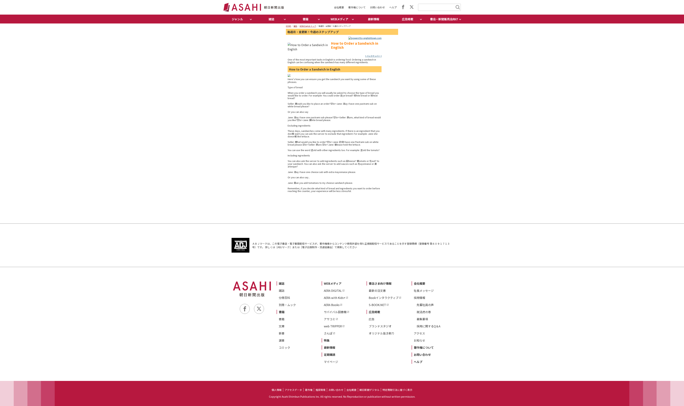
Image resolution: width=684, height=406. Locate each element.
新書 (281, 333)
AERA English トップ (308, 26)
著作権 (308, 390)
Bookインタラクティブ (383, 298)
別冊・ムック (287, 305)
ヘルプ (393, 7)
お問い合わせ (377, 7)
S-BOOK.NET (377, 305)
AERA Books (332, 305)
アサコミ (329, 319)
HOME (288, 26)
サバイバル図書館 (335, 312)
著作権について (357, 7)
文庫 (281, 326)
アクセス (419, 333)
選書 (281, 340)
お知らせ (419, 340)
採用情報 (419, 298)
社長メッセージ (424, 290)
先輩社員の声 (425, 305)
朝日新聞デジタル (369, 390)
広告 (371, 319)
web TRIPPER (333, 326)
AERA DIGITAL (333, 290)
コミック (284, 347)
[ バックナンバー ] (373, 55)
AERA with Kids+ (334, 298)
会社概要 (339, 7)
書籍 (281, 312)
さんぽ (328, 333)
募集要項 (422, 319)
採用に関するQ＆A (428, 326)
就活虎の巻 (424, 312)
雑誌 (295, 26)
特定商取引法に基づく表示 (397, 390)
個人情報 (277, 390)
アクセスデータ (293, 390)
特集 (327, 340)
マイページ (331, 362)
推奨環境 (320, 390)
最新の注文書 (377, 290)
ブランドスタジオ (380, 326)
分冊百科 (284, 298)
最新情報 (373, 19)
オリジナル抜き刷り (381, 333)
